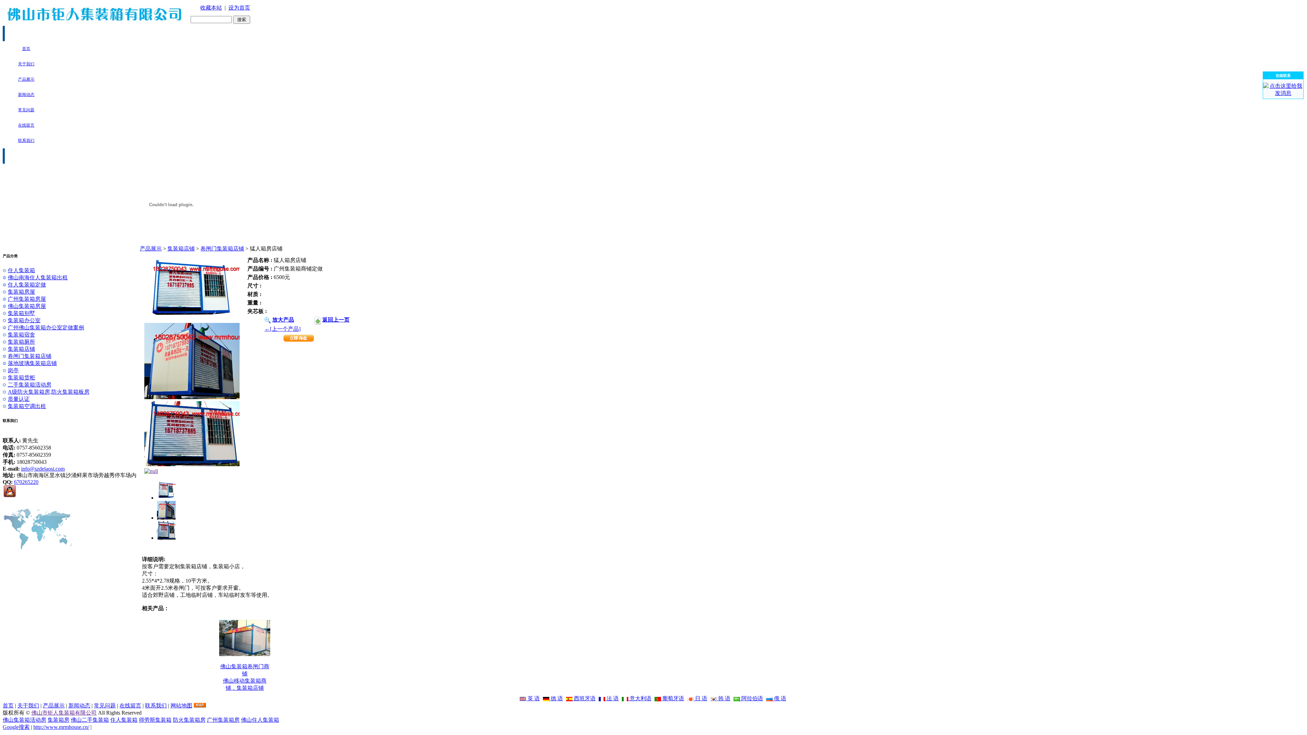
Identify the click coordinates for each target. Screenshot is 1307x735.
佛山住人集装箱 (260, 720)
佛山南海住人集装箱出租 (38, 277)
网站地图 (181, 705)
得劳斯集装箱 (155, 720)
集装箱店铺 (181, 248)
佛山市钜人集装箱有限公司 (64, 713)
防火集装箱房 (189, 720)
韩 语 (723, 698)
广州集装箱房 (223, 720)
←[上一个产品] (282, 329)
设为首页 (239, 8)
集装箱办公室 (24, 320)
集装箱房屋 (21, 292)
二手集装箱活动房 (29, 385)
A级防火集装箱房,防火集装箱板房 (49, 392)
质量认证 (19, 399)
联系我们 (156, 705)
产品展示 (151, 248)
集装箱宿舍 (21, 335)
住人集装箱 (21, 270)
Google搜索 (16, 727)
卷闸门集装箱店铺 (222, 248)
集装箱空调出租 (27, 406)
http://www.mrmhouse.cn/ (61, 727)
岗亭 (13, 370)
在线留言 (130, 705)
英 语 (533, 698)
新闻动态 (79, 705)
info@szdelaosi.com (43, 469)
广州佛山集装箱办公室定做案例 (46, 327)
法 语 (612, 698)
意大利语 (639, 698)
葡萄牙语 (672, 698)
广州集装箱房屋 (27, 299)
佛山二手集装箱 (90, 720)
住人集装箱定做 (27, 285)
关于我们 (28, 705)
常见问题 (105, 705)
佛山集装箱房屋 (27, 306)
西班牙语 (584, 698)
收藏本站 (211, 8)
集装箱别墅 (21, 313)
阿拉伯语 (751, 698)
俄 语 (779, 698)
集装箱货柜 (21, 377)
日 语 (700, 698)
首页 (8, 705)
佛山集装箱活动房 (24, 720)
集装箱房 (58, 720)
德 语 (556, 698)
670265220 (26, 482)
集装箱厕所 (21, 342)
